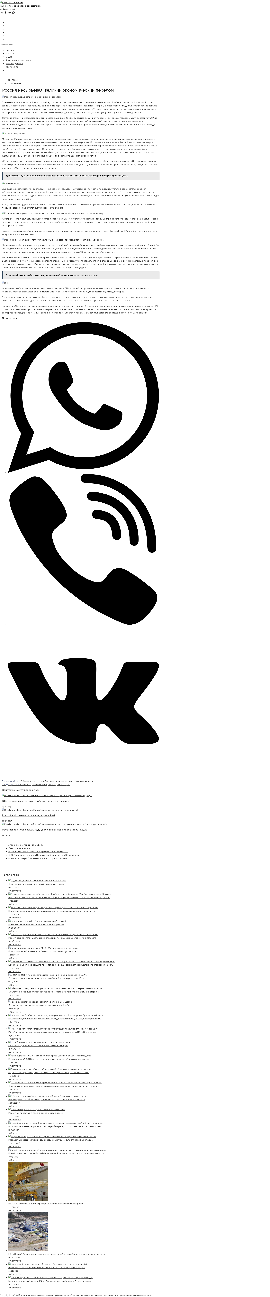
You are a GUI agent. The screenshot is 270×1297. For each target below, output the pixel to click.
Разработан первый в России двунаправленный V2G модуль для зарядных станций (50, 1140)
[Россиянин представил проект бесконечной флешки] (36, 1109)
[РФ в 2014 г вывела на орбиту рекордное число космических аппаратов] (28, 1200)
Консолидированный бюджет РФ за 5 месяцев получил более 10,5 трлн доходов (49, 1281)
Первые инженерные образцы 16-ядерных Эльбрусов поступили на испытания (48, 1072)
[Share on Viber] (83, 624)
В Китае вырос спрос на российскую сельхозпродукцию (36, 801)
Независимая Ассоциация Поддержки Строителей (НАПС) (38, 851)
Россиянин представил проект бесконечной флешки (35, 1113)
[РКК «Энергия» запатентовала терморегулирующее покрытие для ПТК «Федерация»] (53, 1029)
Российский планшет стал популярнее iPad (28, 815)
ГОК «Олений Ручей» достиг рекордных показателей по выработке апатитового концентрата (56, 1254)
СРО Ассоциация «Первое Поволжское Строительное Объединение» (44, 855)
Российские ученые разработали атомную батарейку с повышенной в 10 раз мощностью (54, 1126)
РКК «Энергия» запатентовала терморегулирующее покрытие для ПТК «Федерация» (52, 1032)
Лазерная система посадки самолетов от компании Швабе (39, 1005)
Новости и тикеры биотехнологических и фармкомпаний (38, 858)
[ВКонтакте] (1, 12)
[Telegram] (9, 12)
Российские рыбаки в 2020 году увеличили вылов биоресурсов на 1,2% (44, 829)
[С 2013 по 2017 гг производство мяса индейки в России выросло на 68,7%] (47, 975)
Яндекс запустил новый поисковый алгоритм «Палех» (36, 884)
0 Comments (14, 891)
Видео (9, 57)
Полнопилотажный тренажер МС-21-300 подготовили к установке (42, 951)
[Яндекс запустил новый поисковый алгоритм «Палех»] (37, 880)
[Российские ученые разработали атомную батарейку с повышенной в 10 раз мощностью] (55, 1123)
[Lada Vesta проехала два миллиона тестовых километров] (39, 1042)
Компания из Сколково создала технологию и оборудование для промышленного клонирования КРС (60, 965)
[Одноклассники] (5, 12)
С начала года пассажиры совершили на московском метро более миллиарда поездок (53, 1086)
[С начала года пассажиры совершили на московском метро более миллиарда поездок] (55, 1082)
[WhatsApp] (13, 12)
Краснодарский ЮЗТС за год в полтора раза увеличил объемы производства (48, 1059)
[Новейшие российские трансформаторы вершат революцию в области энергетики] (53, 907)
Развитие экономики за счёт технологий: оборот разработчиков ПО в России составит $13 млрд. (59, 897)
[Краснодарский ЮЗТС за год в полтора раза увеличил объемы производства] (49, 1055)
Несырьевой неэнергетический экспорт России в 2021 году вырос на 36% (46, 1267)
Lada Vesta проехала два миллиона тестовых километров (38, 1045)
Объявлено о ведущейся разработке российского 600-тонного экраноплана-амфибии (53, 992)
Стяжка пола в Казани (19, 848)
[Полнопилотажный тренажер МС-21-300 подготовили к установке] (43, 948)
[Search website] (8, 39)
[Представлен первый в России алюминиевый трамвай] (37, 921)
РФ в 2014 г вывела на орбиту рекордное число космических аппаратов (45, 1203)
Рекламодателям (14, 63)
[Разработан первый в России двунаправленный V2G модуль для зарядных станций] (52, 1136)
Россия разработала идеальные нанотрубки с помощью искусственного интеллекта (52, 938)
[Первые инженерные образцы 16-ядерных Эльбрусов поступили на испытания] (49, 1069)
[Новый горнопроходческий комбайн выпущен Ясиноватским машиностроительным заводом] (57, 1150)
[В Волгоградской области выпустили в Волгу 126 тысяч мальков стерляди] (47, 1096)
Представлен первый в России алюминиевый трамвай (36, 924)
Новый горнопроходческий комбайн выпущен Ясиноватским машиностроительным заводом (56, 1153)
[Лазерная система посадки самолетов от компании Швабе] (40, 1002)
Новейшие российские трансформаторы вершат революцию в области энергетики (51, 911)
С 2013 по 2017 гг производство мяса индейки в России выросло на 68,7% (46, 978)
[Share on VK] (83, 776)
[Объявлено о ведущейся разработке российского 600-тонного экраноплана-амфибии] (55, 988)
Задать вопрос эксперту (18, 60)
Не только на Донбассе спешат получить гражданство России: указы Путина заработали (54, 1018)
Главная (10, 50)
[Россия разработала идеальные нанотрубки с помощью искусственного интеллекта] (53, 934)
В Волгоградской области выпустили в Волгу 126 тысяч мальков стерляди (46, 1099)
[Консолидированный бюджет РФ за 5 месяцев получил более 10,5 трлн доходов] (50, 1277)
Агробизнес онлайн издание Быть (25, 845)
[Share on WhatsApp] (83, 472)
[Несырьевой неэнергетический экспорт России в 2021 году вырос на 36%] (47, 1264)
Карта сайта (12, 67)
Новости (10, 53)
